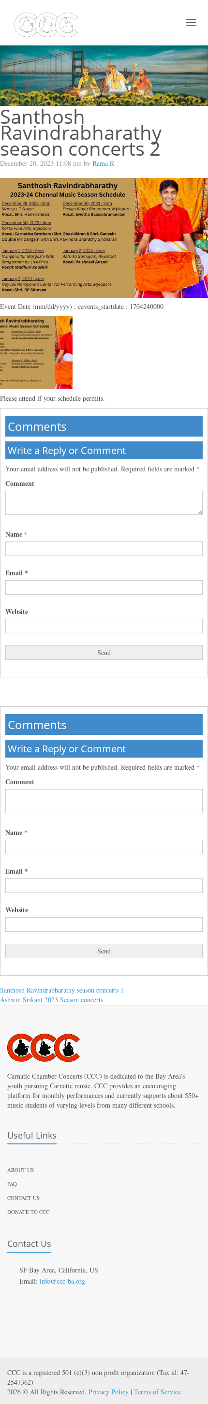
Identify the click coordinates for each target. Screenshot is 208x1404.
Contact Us (23, 1197)
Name (16, 534)
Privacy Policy (109, 1391)
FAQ (12, 1183)
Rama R (103, 163)
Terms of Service (157, 1391)
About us (20, 1169)
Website (16, 611)
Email (16, 573)
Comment (19, 483)
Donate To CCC (28, 1211)
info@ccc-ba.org (62, 1281)
